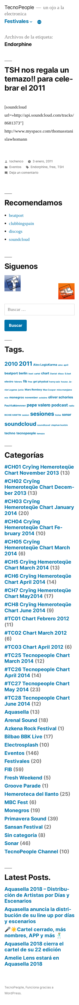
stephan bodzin (59, 425)
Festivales (16, 21)
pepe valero (38, 404)
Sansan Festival (23, 827)
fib (25, 381)
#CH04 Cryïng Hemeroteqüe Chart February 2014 (33, 527)
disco (61, 373)
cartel (37, 373)
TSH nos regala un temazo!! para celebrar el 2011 (38, 78)
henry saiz (54, 381)
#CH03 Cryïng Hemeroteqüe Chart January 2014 (39, 507)
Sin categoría (20, 835)
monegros (16, 397)
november (31, 397)
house (64, 381)
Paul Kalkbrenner (15, 405)
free (52, 167)
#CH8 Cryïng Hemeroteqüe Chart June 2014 (37, 607)
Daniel (53, 373)
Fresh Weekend (23, 778)
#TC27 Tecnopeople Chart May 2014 (37, 686)
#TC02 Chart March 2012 (35, 633)
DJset (68, 373)
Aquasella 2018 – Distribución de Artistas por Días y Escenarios (36, 895)
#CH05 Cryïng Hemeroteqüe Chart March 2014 (37, 548)
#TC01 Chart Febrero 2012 (36, 618)
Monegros (16, 810)
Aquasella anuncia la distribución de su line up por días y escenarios (39, 915)
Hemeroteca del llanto (31, 794)
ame (60, 365)
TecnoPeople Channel (31, 851)
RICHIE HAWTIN (12, 415)
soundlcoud (43, 425)
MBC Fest (16, 802)
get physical (40, 381)
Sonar (11, 843)
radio (71, 405)
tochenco (16, 161)
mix (6, 397)
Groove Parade (22, 786)
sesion (25, 415)
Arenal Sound (20, 720)
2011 (25, 363)
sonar (66, 415)
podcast (59, 405)
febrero (18, 381)
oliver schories (60, 397)
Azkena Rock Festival (30, 728)
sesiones (42, 413)
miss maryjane (64, 390)
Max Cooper (49, 390)
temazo (41, 433)
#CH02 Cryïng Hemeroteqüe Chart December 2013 (39, 487)
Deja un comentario (23, 172)
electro (8, 381)
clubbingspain (21, 223)
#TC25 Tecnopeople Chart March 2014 (37, 658)
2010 (11, 363)
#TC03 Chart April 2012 (33, 647)
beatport (16, 215)
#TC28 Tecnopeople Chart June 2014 (37, 701)
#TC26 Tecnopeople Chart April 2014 (37, 672)
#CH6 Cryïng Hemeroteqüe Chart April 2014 (37, 579)
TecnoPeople (19, 7)
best (31, 373)
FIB (8, 769)
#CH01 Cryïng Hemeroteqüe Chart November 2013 (39, 470)
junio (21, 390)
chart (45, 373)
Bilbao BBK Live (23, 736)
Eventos (15, 167)
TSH (60, 167)
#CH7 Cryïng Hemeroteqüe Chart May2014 (37, 593)
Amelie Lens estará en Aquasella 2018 (31, 961)
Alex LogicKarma (45, 364)
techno (9, 433)
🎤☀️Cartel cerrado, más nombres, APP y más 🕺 (35, 932)
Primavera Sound (25, 819)
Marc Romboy (33, 389)
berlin (23, 373)
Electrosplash (21, 745)
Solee (58, 415)
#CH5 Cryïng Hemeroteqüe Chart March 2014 (37, 565)
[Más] (39, 22)
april (66, 365)
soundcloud (19, 239)
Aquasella (16, 712)
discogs (15, 231)
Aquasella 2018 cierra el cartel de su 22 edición (34, 947)
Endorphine (39, 167)
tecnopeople (26, 433)
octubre (43, 397)
